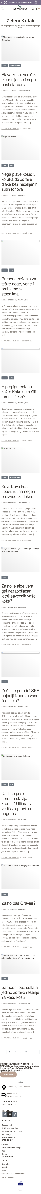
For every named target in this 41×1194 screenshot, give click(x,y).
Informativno (15, 66)
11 (26, 1052)
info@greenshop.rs (9, 1101)
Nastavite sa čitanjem (10, 128)
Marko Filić (12, 607)
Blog (4, 66)
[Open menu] (2, 9)
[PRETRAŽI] (33, 8)
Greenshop (12, 91)
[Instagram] (9, 1114)
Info (11, 165)
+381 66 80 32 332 (8, 1104)
